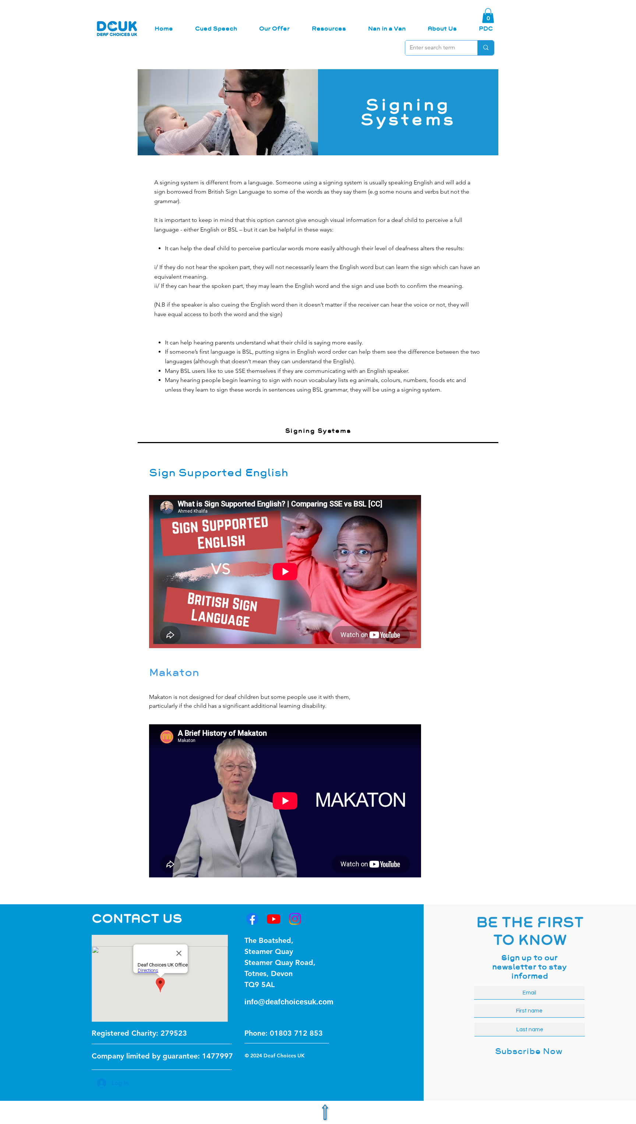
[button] (488, 15)
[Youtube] (274, 919)
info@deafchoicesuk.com (288, 1002)
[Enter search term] (485, 47)
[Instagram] (295, 919)
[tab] (318, 431)
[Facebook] (252, 919)
